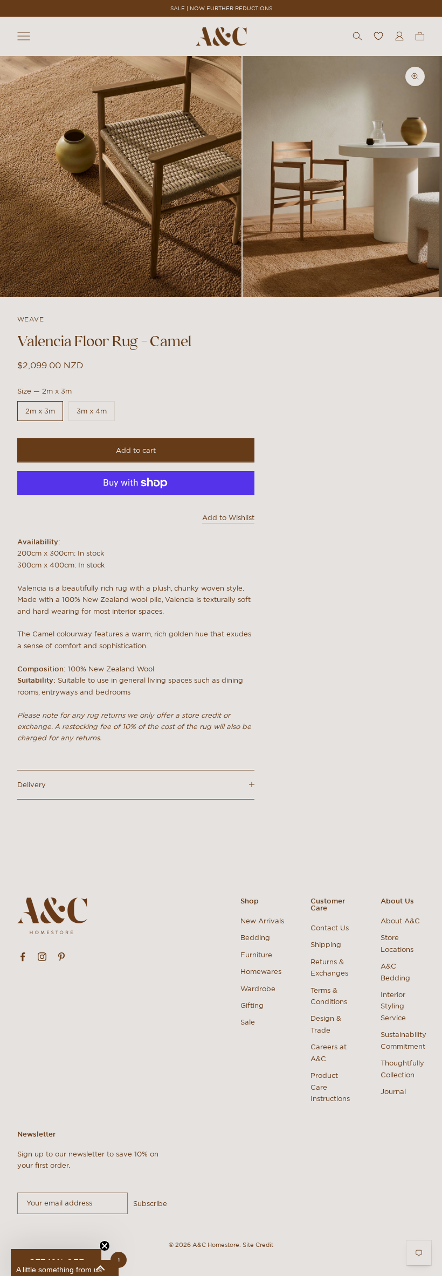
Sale (247, 1022)
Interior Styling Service (393, 1006)
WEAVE (30, 319)
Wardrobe (257, 989)
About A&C (400, 921)
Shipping (325, 945)
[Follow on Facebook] (22, 956)
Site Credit (258, 1245)
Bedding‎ (255, 938)
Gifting (252, 1005)
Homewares (260, 971)
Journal (393, 1092)
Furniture (256, 955)
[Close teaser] (104, 1245)
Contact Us (329, 928)
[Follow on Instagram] (42, 956)
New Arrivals (262, 921)
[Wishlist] (378, 36)
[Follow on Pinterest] (61, 956)
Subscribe (150, 1204)
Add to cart (136, 450)
